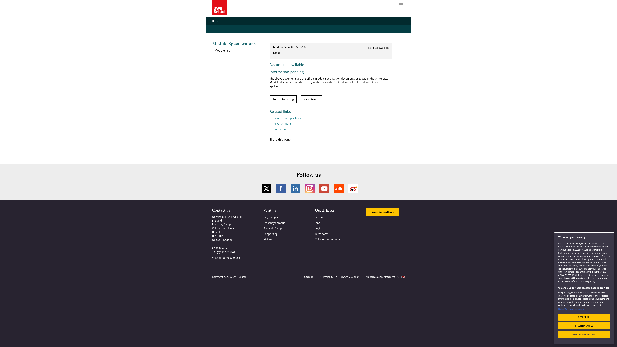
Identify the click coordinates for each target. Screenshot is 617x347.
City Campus (271, 217)
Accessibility (326, 276)
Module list (222, 50)
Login (318, 228)
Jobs (317, 223)
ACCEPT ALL (584, 317)
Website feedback (383, 212)
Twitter (266, 188)
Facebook (281, 188)
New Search (312, 99)
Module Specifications (234, 43)
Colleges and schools (327, 239)
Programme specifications (289, 118)
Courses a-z (281, 129)
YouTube (324, 188)
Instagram (310, 188)
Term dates (321, 234)
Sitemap (308, 276)
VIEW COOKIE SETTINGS (584, 334)
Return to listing (283, 99)
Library (319, 217)
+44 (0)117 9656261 (223, 252)
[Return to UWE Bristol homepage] (219, 7)
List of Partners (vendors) (571, 309)
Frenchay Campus (274, 223)
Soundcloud (339, 188)
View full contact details (226, 257)
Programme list (283, 123)
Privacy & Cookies (349, 276)
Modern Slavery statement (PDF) (384, 276)
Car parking (270, 234)
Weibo (353, 188)
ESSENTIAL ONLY (584, 325)
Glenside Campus (274, 228)
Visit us (268, 239)
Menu (401, 4)
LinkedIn (295, 188)
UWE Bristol (239, 276)
